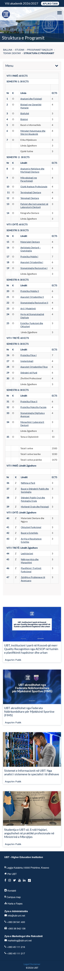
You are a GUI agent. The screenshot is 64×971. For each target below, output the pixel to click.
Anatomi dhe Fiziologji (31, 98)
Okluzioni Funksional (31, 527)
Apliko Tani (50, 3)
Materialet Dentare (30, 241)
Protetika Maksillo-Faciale (33, 407)
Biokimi (24, 119)
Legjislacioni (27, 553)
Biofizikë (24, 113)
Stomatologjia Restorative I (33, 268)
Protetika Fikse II (28, 401)
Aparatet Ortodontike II (32, 297)
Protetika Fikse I (28, 355)
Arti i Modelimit (28, 308)
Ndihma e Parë (28, 483)
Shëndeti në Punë (28, 372)
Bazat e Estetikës (29, 533)
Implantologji (26, 361)
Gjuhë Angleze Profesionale (33, 186)
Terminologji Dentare (30, 192)
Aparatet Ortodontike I (31, 262)
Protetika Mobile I (29, 256)
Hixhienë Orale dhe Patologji (35, 506)
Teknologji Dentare (29, 198)
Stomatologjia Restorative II (34, 302)
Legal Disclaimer (32, 964)
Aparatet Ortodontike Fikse (34, 366)
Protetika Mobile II (29, 291)
